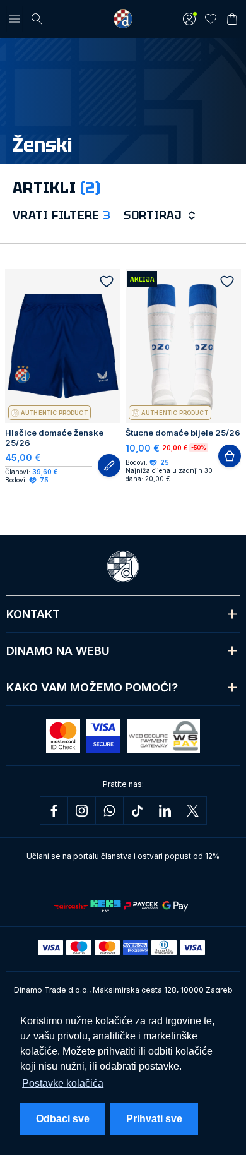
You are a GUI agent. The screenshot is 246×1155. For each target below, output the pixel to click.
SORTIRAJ (152, 215)
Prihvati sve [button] (154, 1118)
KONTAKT (33, 614)
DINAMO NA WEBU (58, 650)
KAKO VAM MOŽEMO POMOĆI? (92, 687)
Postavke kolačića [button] (62, 1083)
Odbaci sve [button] (63, 1118)
